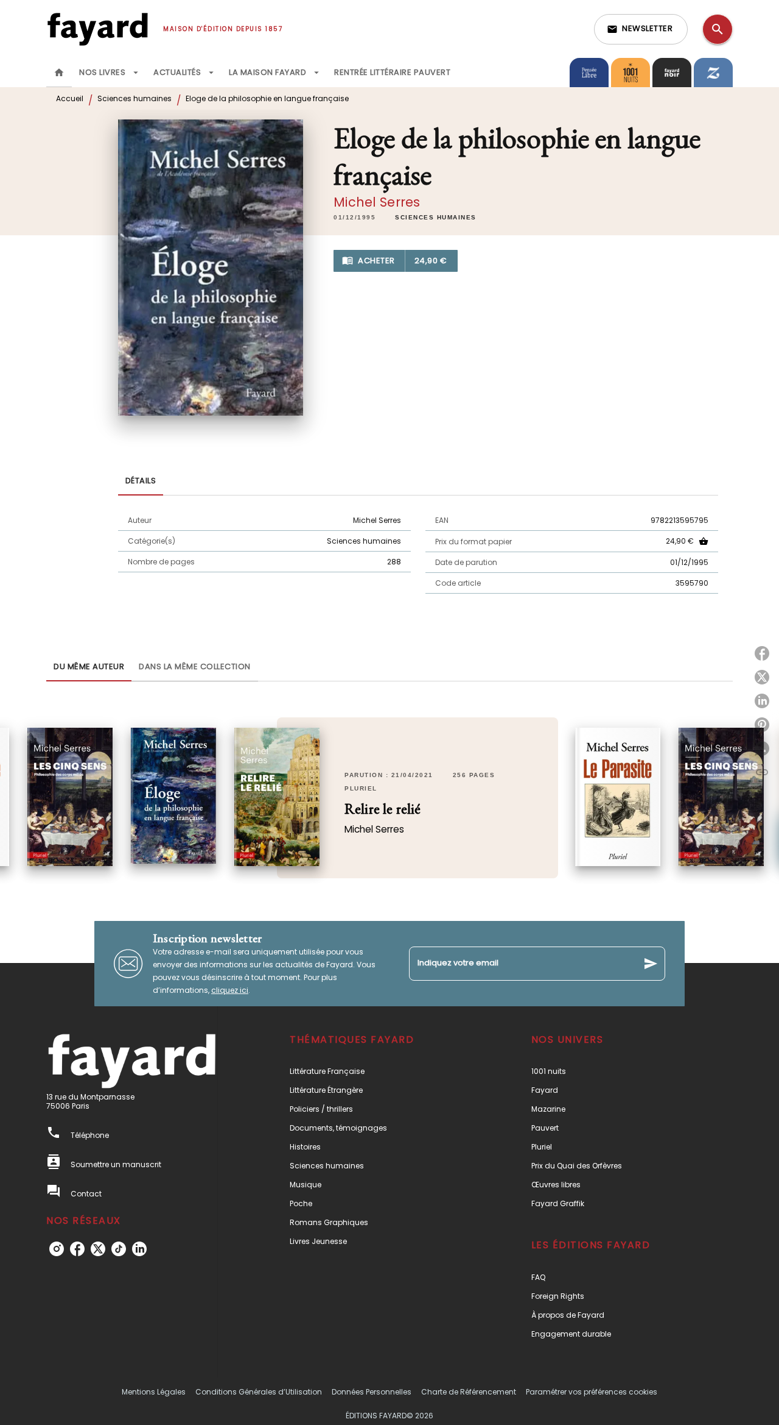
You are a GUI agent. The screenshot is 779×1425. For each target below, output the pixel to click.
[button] (641, 29)
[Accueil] (97, 29)
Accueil (69, 98)
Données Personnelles (371, 1392)
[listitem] (56, 1248)
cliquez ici (229, 990)
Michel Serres (377, 202)
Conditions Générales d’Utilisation (258, 1392)
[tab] (59, 72)
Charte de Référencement (468, 1392)
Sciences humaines (134, 98)
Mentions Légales (154, 1392)
